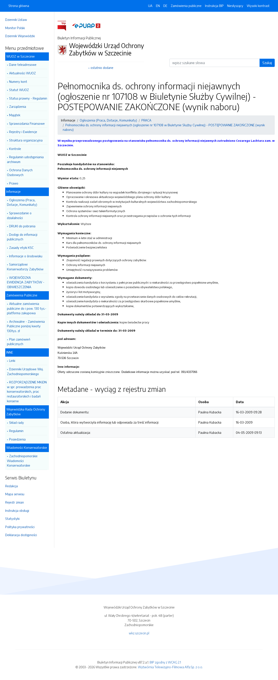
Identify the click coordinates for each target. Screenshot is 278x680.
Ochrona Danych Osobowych (20, 172)
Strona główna (18, 6)
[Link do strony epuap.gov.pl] (86, 25)
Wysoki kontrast (258, 6)
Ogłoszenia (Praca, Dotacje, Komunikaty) (22, 202)
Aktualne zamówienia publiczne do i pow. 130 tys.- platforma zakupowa (26, 308)
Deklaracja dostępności (21, 535)
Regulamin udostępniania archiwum (25, 159)
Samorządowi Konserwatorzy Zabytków (25, 266)
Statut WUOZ (19, 90)
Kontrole (15, 149)
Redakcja (11, 486)
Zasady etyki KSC (21, 247)
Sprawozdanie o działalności (19, 215)
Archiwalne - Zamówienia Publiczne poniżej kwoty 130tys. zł (26, 326)
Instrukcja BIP (214, 6)
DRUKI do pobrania (22, 226)
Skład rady (16, 422)
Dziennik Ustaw (16, 20)
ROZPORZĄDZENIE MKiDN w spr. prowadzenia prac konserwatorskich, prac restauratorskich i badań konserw (27, 391)
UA (150, 6)
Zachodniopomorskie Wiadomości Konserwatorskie (22, 460)
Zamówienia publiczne (186, 6)
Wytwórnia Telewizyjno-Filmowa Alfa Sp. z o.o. (170, 667)
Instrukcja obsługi (17, 510)
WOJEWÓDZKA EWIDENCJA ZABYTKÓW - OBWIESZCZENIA (25, 282)
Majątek (14, 115)
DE (165, 6)
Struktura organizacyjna (26, 140)
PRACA (146, 120)
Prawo (13, 183)
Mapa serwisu (14, 494)
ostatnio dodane (102, 68)
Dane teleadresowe (22, 65)
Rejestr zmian (14, 502)
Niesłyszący (235, 6)
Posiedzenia (17, 439)
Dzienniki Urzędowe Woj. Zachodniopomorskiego (25, 371)
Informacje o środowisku (25, 256)
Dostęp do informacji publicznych (22, 237)
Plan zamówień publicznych (18, 341)
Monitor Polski (15, 28)
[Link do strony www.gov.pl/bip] (64, 25)
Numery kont (18, 81)
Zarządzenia (17, 106)
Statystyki (12, 518)
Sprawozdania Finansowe (27, 123)
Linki (12, 360)
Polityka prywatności (20, 527)
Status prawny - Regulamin (28, 98)
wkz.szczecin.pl (139, 633)
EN (158, 6)
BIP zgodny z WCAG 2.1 (165, 662)
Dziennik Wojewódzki (20, 36)
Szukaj (267, 63)
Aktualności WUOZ (22, 73)
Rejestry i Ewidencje (23, 132)
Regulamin (16, 431)
